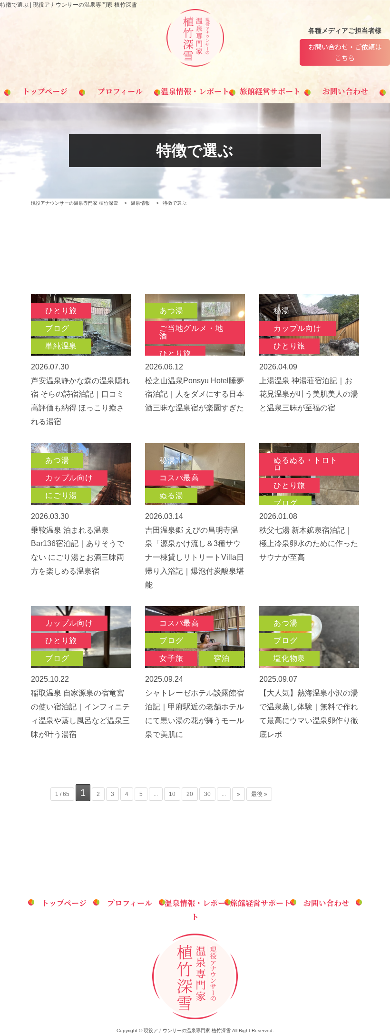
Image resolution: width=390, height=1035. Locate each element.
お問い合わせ (345, 91)
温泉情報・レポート (195, 91)
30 (207, 794)
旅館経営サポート (270, 91)
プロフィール (120, 91)
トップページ (45, 91)
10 (172, 794)
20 (189, 794)
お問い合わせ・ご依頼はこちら (344, 52)
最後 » (259, 794)
